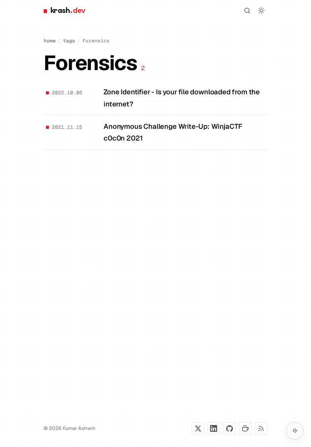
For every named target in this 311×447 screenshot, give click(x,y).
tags (69, 41)
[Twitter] (198, 428)
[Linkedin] (213, 428)
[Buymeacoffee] (245, 428)
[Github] (229, 428)
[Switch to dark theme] (261, 11)
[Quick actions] (294, 430)
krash (67, 10)
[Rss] (261, 428)
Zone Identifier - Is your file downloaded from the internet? (182, 98)
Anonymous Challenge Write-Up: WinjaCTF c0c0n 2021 (173, 132)
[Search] (247, 11)
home (50, 41)
